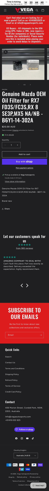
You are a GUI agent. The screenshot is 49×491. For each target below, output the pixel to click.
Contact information (25, 485)
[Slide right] (30, 84)
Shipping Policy (12, 374)
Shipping (15, 130)
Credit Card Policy (13, 392)
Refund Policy (11, 380)
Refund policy (22, 477)
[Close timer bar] (46, 2)
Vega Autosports (23, 474)
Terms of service (19, 481)
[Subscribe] (41, 335)
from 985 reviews (24, 248)
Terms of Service (12, 386)
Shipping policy (33, 481)
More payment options (24, 168)
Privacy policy (35, 477)
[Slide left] (19, 84)
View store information (15, 181)
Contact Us (10, 362)
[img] (24, 245)
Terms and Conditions (15, 368)
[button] (5, 10)
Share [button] (7, 209)
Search (8, 357)
